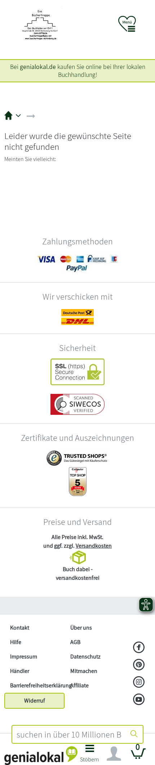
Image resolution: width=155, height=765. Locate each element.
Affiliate (79, 685)
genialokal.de (38, 66)
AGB (75, 642)
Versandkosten (94, 545)
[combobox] (68, 734)
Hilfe (15, 642)
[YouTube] (139, 700)
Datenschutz (85, 656)
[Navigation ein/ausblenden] (114, 754)
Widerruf (34, 700)
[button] (90, 755)
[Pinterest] (139, 665)
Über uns (81, 627)
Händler (19, 671)
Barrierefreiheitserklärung (37, 685)
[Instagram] (139, 682)
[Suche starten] (134, 734)
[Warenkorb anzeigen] (138, 756)
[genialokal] (41, 755)
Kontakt (19, 627)
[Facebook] (139, 648)
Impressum (23, 656)
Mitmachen (83, 671)
